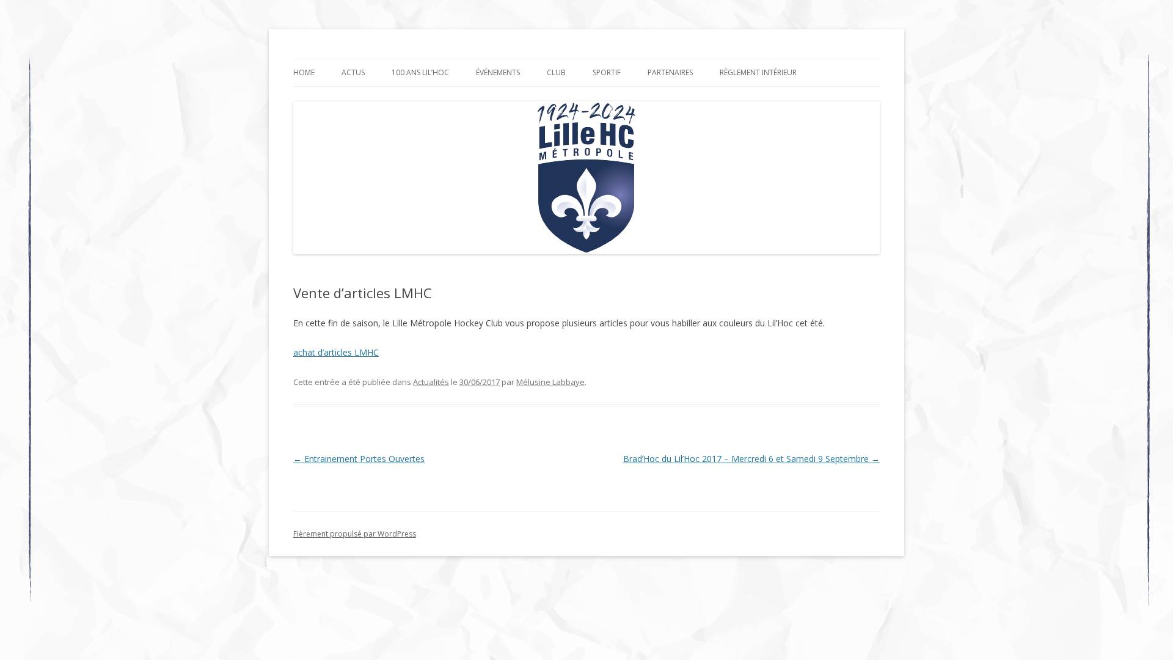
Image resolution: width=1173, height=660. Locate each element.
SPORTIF (607, 72)
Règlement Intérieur (758, 72)
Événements (498, 72)
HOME (304, 72)
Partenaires (670, 72)
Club (556, 72)
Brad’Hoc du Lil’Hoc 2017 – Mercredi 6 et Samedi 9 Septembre (751, 458)
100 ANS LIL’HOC (420, 72)
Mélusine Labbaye (550, 381)
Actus (353, 72)
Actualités (431, 381)
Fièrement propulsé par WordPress (354, 534)
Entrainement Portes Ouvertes (359, 458)
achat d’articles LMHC (336, 352)
